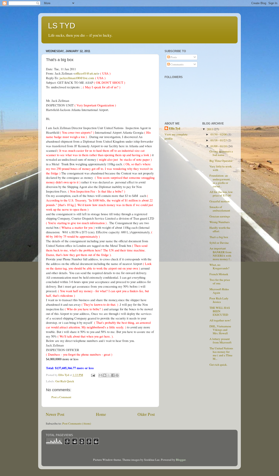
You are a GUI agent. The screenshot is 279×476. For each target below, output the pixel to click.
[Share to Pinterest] (117, 375)
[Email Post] (93, 375)
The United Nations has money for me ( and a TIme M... (221, 353)
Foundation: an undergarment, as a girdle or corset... (219, 181)
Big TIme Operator (221, 161)
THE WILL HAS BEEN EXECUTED (219, 311)
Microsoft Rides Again (219, 291)
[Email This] (100, 375)
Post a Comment (61, 397)
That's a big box (218, 237)
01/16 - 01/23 (219, 140)
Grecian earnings (219, 216)
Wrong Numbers (219, 222)
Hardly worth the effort (219, 229)
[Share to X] (109, 375)
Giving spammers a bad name (221, 153)
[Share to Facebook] (113, 375)
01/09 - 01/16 (219, 146)
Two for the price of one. (219, 281)
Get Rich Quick (64, 381)
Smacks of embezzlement (219, 208)
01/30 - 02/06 (219, 134)
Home (101, 414)
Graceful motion (219, 201)
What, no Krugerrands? (219, 266)
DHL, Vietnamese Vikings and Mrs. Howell (220, 329)
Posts (173, 57)
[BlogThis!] (104, 375)
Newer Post (55, 414)
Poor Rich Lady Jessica (218, 300)
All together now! (220, 320)
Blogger (180, 460)
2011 (210, 129)
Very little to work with (220, 168)
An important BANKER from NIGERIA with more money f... (220, 253)
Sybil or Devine (219, 243)
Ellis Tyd (174, 128)
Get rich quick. (218, 365)
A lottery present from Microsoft (220, 340)
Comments (177, 64)
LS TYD (61, 25)
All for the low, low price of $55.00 (221, 193)
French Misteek (218, 274)
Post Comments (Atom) (76, 423)
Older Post (146, 414)
